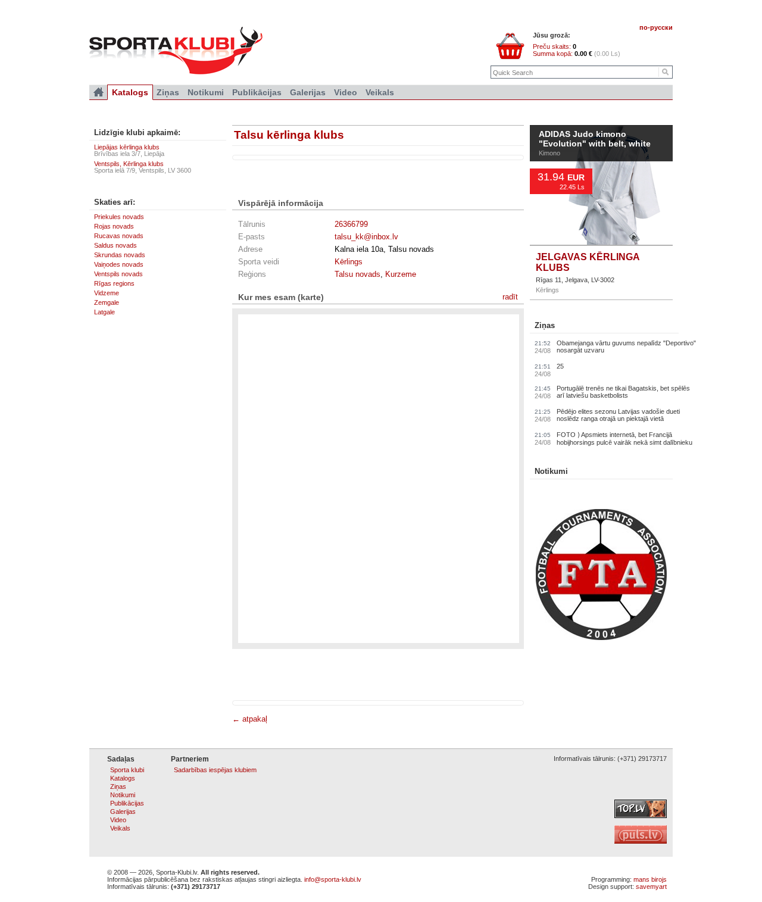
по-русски (656, 27)
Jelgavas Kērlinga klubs (587, 262)
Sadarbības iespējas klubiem (215, 769)
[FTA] (601, 637)
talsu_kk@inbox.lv (366, 236)
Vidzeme (106, 292)
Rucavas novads (118, 235)
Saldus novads (115, 245)
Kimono (549, 153)
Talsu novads (357, 274)
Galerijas (308, 92)
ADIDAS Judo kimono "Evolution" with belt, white (595, 139)
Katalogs (130, 92)
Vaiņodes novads (118, 264)
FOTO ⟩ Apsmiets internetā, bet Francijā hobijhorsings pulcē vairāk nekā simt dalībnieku (624, 438)
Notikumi (551, 471)
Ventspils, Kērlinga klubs (129, 163)
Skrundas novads (119, 254)
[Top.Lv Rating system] (640, 815)
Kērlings (349, 261)
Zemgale (106, 302)
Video (345, 92)
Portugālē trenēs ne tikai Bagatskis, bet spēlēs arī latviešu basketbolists (623, 392)
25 (560, 366)
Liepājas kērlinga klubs (127, 147)
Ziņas (545, 325)
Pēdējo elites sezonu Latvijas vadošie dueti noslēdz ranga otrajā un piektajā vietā (618, 415)
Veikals (380, 92)
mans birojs (650, 879)
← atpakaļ (249, 718)
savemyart (651, 886)
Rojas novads (114, 226)
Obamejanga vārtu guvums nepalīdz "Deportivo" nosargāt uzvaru (626, 346)
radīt (510, 296)
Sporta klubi (127, 769)
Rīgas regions (114, 283)
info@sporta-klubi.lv (332, 879)
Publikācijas (257, 92)
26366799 (351, 224)
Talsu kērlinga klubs (289, 135)
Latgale (104, 312)
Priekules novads (119, 216)
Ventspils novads (118, 273)
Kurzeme (400, 274)
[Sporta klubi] (98, 92)
